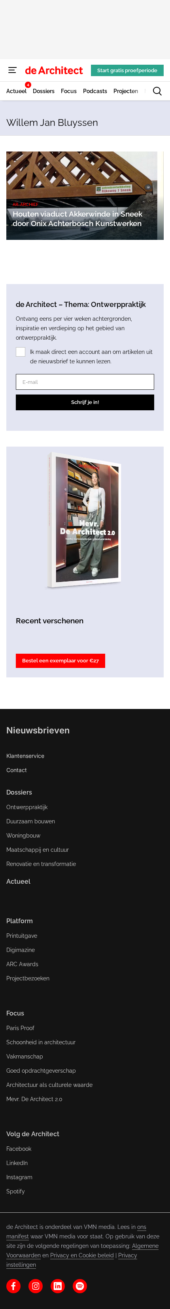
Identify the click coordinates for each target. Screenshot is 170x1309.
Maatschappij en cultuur (37, 850)
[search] (157, 91)
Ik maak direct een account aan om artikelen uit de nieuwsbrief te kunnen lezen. (91, 357)
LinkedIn (17, 1163)
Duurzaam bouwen (30, 821)
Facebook (18, 1149)
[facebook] (13, 1286)
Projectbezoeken (27, 978)
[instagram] (35, 1286)
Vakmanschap (24, 1056)
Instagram (19, 1177)
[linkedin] (58, 1286)
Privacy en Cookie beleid (82, 1255)
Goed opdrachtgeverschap (41, 1071)
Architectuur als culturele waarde (49, 1085)
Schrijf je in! (85, 402)
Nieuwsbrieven (38, 730)
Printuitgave (21, 936)
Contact (16, 770)
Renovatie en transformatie (41, 864)
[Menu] (12, 70)
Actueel (18, 881)
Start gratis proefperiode (127, 70)
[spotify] (80, 1286)
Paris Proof (20, 1028)
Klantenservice (25, 755)
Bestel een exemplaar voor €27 (60, 661)
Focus (15, 1013)
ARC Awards (22, 964)
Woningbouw (23, 835)
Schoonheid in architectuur (41, 1042)
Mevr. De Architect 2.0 (34, 1099)
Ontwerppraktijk (26, 807)
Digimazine (20, 950)
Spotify (15, 1191)
